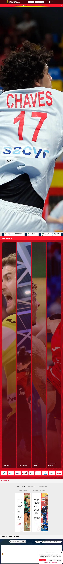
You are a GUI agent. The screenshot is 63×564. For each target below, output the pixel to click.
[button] (61, 552)
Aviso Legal (55, 562)
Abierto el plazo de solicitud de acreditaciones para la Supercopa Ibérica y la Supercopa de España (20, 505)
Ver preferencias (58, 560)
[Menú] (55, 2)
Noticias (38, 5)
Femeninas (19, 513)
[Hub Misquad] (50, 2)
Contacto (43, 5)
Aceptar (43, 560)
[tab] (20, 486)
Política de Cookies (46, 562)
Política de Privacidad (51, 562)
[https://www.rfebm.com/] (13, 2)
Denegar (50, 560)
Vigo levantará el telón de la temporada (37, 502)
